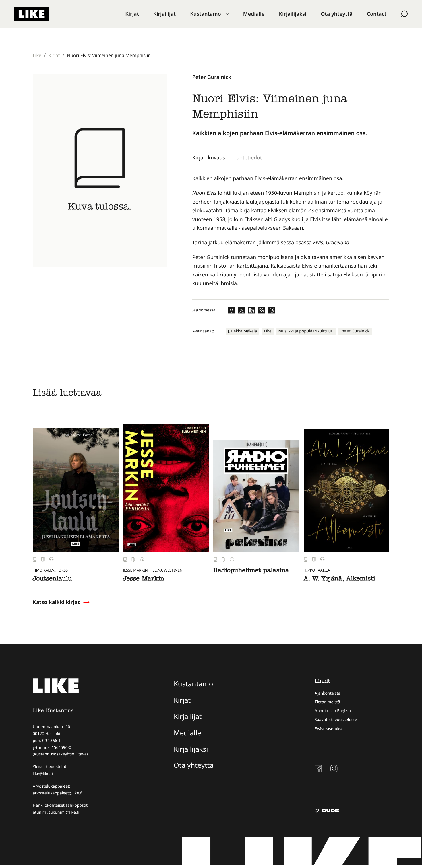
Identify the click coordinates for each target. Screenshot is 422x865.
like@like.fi (43, 773)
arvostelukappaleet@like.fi (57, 793)
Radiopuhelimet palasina (251, 571)
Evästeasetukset (330, 729)
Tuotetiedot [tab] (248, 157)
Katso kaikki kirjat (56, 602)
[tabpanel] (290, 231)
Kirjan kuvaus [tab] (208, 157)
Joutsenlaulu (52, 579)
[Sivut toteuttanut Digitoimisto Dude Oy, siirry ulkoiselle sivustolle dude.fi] (327, 811)
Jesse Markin (143, 579)
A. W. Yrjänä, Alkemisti (339, 579)
